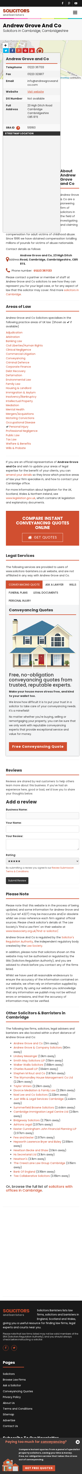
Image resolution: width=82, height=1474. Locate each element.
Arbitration (13, 337)
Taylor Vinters (23, 1086)
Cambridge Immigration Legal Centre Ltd (41, 1112)
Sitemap (8, 1414)
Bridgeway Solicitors (27, 1120)
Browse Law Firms (14, 1380)
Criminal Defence (17, 362)
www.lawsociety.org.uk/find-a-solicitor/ (32, 931)
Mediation (12, 405)
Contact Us (10, 1426)
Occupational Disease (20, 422)
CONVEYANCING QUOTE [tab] (24, 585)
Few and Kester (24, 1137)
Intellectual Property (19, 401)
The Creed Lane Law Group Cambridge (39, 1163)
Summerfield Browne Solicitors (34, 1107)
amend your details (19, 475)
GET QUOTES (45, 537)
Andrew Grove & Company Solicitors (38, 1047)
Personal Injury (18, 427)
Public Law (12, 435)
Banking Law (14, 341)
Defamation (14, 375)
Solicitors (9, 1374)
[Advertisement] (31, 208)
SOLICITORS (16, 12)
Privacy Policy (12, 1397)
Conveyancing (15, 358)
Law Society (34, 946)
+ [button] (5, 45)
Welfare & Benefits (18, 444)
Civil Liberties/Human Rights (24, 345)
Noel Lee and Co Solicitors (31, 1095)
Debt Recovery (16, 371)
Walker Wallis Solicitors (28, 1065)
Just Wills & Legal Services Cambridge (39, 1099)
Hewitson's (20, 1159)
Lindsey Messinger (25, 1056)
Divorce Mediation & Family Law (34, 1090)
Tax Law (11, 439)
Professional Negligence (22, 431)
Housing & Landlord (18, 388)
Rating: (11, 855)
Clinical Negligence (18, 350)
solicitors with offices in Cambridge (39, 1188)
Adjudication (14, 332)
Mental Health (15, 409)
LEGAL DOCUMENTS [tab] (45, 593)
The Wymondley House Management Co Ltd (43, 1077)
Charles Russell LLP (26, 1069)
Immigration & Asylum (21, 392)
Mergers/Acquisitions (20, 414)
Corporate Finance (18, 367)
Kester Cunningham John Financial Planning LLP (45, 1129)
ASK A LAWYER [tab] (54, 585)
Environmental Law (18, 380)
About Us (9, 1403)
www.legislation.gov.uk (20, 498)
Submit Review (17, 880)
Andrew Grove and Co (28, 1043)
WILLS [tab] (72, 585)
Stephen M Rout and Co (29, 1073)
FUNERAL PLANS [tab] (18, 593)
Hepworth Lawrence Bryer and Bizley (37, 1142)
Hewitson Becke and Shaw (31, 1150)
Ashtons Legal (23, 1124)
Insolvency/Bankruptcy (21, 397)
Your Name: (14, 823)
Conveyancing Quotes (18, 1391)
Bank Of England (24, 1172)
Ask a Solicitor (12, 1385)
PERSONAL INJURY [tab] (20, 601)
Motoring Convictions (20, 418)
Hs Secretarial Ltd (25, 1154)
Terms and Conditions (17, 1409)
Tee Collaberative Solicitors (32, 1176)
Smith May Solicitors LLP (29, 1060)
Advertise (9, 1420)
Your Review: (14, 836)
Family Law (13, 384)
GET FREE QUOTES (39, 1468)
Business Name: (17, 809)
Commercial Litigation (20, 354)
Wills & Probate (16, 448)
